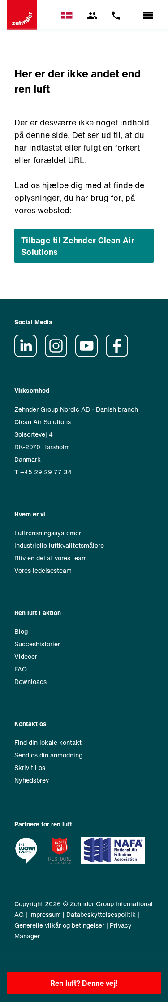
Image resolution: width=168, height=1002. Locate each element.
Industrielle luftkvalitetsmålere (59, 545)
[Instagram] (59, 354)
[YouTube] (89, 354)
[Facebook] (120, 354)
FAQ (20, 669)
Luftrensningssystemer (47, 533)
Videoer (25, 656)
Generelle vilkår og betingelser (59, 925)
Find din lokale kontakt (48, 742)
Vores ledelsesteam (43, 570)
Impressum (45, 914)
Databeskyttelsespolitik (101, 914)
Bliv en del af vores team (50, 558)
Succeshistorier (37, 644)
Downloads (30, 681)
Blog (21, 631)
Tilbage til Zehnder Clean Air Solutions (77, 246)
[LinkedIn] (28, 354)
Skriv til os (29, 767)
